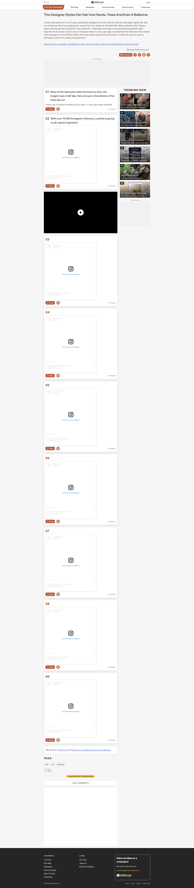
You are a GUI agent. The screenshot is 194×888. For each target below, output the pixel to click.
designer (60, 764)
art (52, 764)
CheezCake (48, 877)
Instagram (113, 109)
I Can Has (47, 860)
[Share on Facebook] (135, 55)
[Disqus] (80, 818)
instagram (113, 521)
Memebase (48, 867)
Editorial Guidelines (86, 867)
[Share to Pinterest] (144, 55)
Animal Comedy (50, 870)
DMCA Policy (146, 883)
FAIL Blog (47, 863)
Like (49, 770)
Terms (127, 883)
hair (46, 764)
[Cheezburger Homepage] (97, 2)
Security (138, 883)
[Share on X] (139, 55)
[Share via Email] (148, 55)
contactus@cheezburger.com (128, 870)
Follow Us (62, 750)
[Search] (48, 2)
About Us (82, 863)
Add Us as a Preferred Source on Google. (91, 750)
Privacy (133, 883)
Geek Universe (49, 874)
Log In (148, 2)
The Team (83, 860)
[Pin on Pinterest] (58, 109)
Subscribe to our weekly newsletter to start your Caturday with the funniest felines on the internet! (91, 44)
